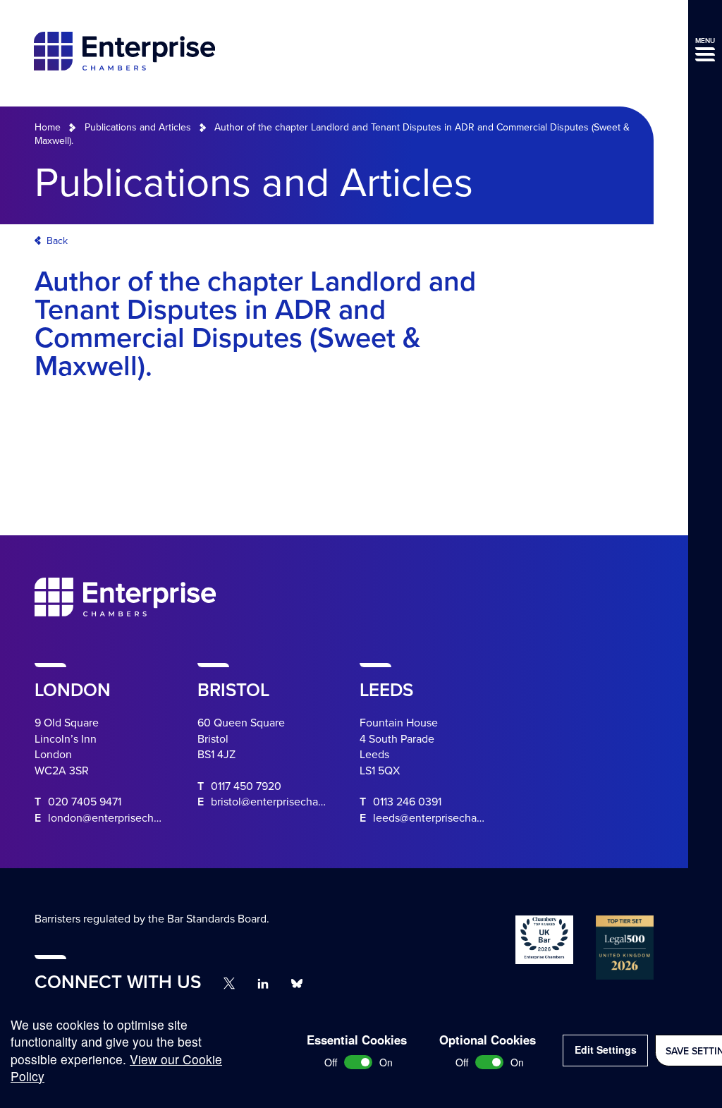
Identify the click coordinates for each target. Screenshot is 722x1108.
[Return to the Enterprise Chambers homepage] (124, 53)
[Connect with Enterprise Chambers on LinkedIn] (263, 983)
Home (48, 127)
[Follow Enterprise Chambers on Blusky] (296, 984)
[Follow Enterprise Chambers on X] (229, 983)
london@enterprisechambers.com (131, 818)
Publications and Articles (138, 127)
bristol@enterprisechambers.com (291, 802)
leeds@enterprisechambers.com (452, 818)
